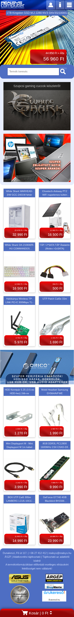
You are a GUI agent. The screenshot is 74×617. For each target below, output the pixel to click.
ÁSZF (8, 556)
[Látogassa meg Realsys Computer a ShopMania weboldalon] (54, 587)
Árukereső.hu (54, 600)
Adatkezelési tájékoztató (26, 556)
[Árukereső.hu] (54, 594)
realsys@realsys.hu (60, 553)
